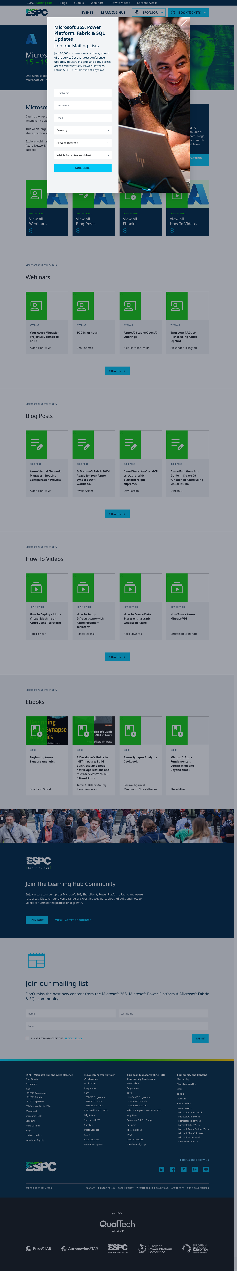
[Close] (184, 23)
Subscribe (83, 167)
